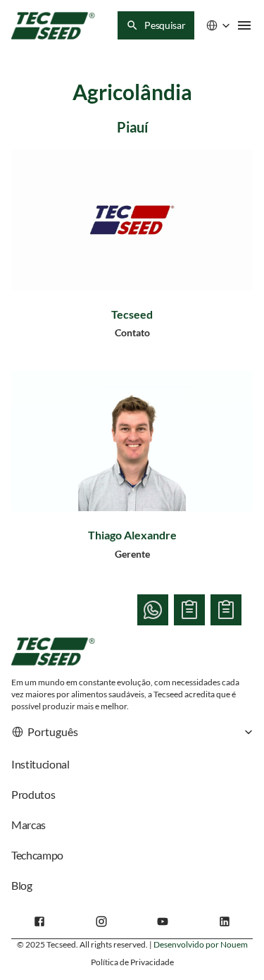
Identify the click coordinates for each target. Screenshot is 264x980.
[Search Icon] (156, 25)
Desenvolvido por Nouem (200, 944)
